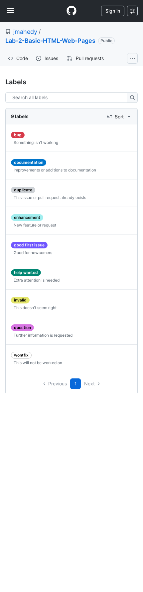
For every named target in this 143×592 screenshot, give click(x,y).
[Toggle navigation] (10, 11)
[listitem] (71, 138)
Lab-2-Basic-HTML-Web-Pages (50, 40)
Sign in (112, 11)
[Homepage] (71, 11)
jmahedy (25, 31)
